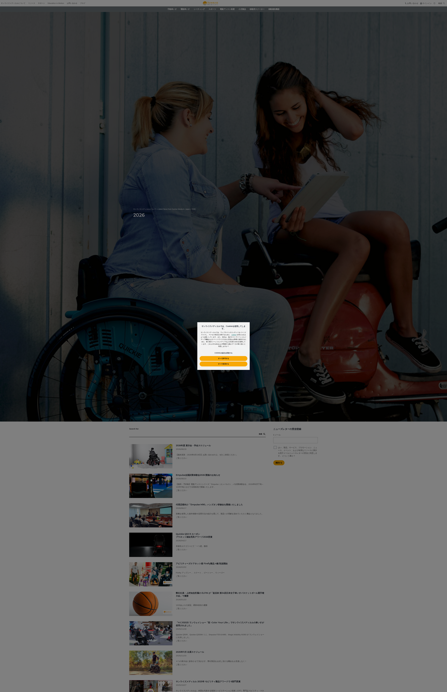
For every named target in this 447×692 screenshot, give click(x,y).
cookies (233, 335)
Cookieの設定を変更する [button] (223, 353)
